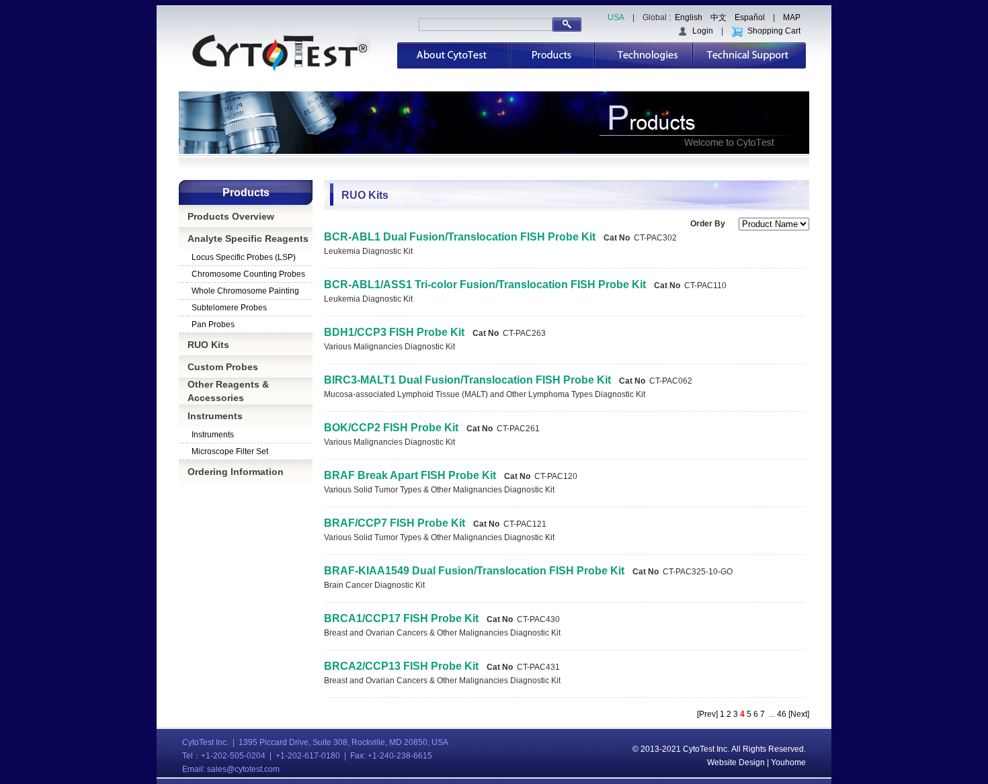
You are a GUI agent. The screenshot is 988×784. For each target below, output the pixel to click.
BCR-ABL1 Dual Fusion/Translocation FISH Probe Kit (459, 237)
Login (700, 31)
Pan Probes (213, 324)
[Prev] (708, 714)
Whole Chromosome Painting (245, 291)
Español (750, 17)
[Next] (797, 714)
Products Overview (231, 216)
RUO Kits (208, 344)
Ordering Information (236, 471)
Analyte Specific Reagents (248, 238)
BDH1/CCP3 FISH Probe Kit (394, 332)
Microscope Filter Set (230, 451)
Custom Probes (223, 366)
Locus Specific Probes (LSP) (244, 257)
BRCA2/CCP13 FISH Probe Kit (401, 666)
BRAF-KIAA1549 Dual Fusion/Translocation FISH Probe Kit (474, 570)
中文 (718, 17)
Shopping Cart (771, 31)
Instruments (215, 415)
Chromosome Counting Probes (248, 274)
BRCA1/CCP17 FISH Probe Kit (401, 618)
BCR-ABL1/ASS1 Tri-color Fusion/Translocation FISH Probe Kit (485, 284)
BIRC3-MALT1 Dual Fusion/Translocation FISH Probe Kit (467, 380)
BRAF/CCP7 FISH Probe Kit (394, 523)
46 (781, 714)
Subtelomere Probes (229, 307)
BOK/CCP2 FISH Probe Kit (391, 427)
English (688, 17)
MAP (791, 17)
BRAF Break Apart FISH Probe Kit (410, 475)
